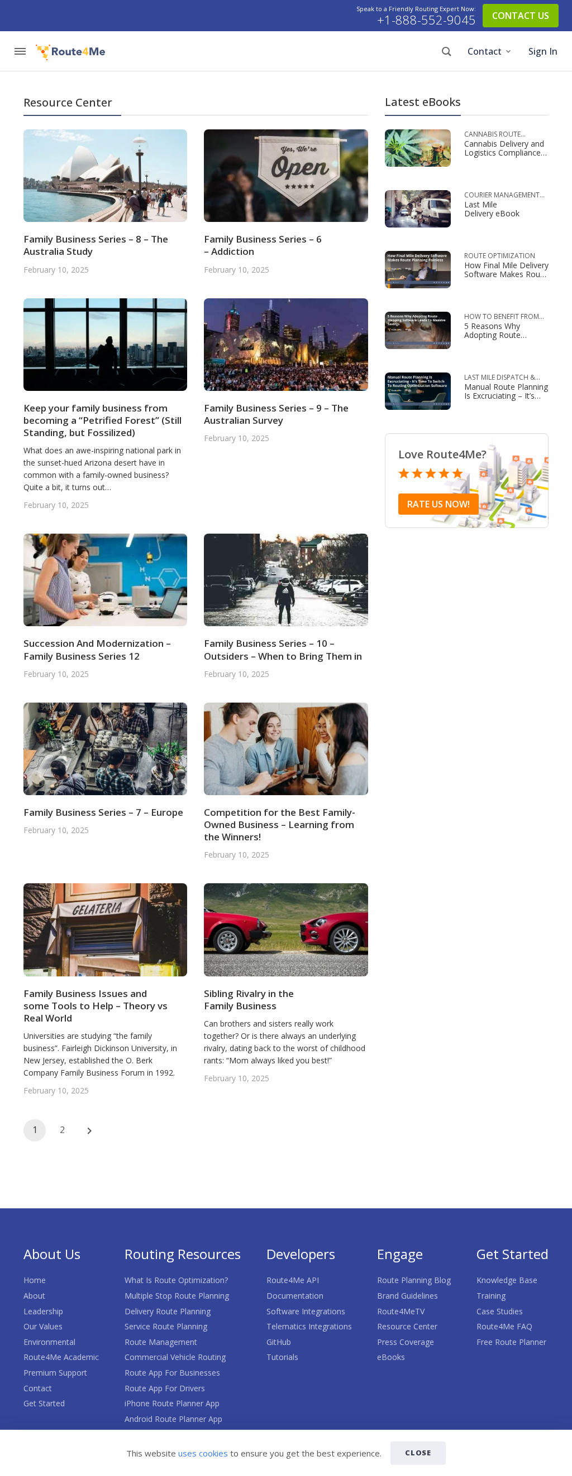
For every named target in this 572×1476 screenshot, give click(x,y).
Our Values (43, 1326)
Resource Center (407, 1326)
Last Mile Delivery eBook (491, 209)
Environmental (49, 1342)
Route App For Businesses (172, 1372)
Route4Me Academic (61, 1357)
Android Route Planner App (173, 1419)
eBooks (391, 1357)
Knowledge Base (506, 1280)
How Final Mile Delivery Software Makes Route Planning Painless (506, 274)
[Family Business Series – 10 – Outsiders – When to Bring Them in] (286, 579)
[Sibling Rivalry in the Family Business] (286, 928)
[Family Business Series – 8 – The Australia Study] (105, 175)
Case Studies (499, 1311)
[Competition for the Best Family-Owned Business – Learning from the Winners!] (286, 748)
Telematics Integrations (309, 1326)
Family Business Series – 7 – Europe (103, 812)
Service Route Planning (166, 1326)
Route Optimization (499, 255)
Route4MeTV (401, 1311)
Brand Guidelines (407, 1295)
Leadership (43, 1311)
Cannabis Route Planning (492, 134)
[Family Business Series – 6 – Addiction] (286, 175)
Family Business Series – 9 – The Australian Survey (276, 414)
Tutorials (282, 1357)
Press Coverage (405, 1342)
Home (34, 1280)
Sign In (542, 51)
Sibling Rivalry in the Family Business (249, 999)
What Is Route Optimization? (176, 1280)
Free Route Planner (511, 1342)
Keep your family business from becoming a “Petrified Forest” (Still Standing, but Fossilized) (102, 420)
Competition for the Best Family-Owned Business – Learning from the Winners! (279, 824)
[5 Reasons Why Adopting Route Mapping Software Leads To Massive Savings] (418, 329)
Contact (485, 51)
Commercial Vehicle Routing (175, 1357)
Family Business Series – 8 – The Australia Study (95, 245)
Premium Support (55, 1372)
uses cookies (203, 1453)
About (34, 1295)
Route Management (161, 1342)
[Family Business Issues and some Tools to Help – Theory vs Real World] (105, 928)
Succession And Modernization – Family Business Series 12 (97, 649)
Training (491, 1295)
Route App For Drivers (165, 1388)
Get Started (44, 1403)
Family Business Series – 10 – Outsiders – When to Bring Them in (283, 649)
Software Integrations (305, 1311)
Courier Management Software (502, 195)
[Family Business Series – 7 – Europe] (105, 748)
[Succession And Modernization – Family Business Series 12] (105, 579)
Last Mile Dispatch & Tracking (499, 377)
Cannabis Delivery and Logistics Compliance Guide (504, 152)
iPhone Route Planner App (172, 1403)
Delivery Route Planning (168, 1311)
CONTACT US (520, 15)
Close (418, 1453)
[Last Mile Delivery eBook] (418, 207)
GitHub (278, 1342)
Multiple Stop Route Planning (177, 1295)
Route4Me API (292, 1280)
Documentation (294, 1295)
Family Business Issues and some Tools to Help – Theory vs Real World (95, 1005)
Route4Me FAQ (504, 1326)
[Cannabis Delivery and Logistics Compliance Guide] (418, 147)
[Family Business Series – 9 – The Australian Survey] (286, 343)
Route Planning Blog (414, 1280)
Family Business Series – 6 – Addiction (263, 245)
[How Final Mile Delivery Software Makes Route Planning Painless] (418, 268)
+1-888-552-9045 (426, 20)
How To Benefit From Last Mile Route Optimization (501, 317)
